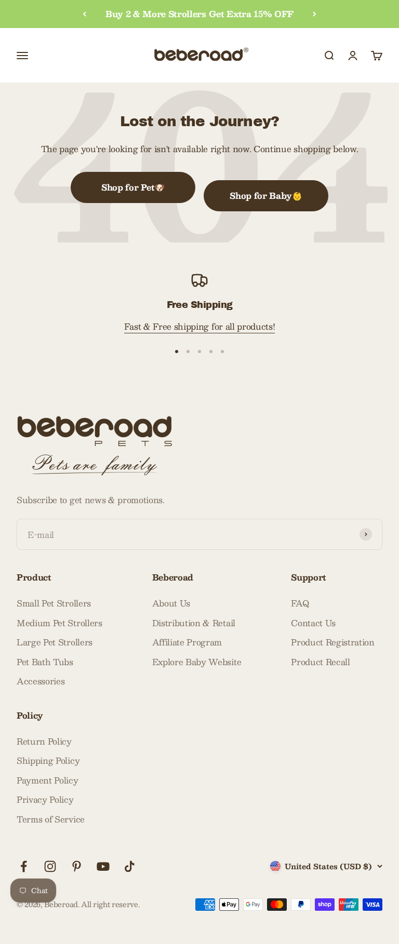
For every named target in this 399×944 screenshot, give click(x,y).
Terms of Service (51, 819)
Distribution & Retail (193, 623)
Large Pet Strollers (54, 642)
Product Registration (333, 642)
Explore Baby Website (197, 662)
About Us (171, 603)
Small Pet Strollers (54, 603)
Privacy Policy (45, 799)
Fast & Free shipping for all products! (199, 326)
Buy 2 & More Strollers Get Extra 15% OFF (199, 14)
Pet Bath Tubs (45, 662)
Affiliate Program (187, 642)
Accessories (40, 681)
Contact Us (313, 623)
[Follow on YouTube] (103, 866)
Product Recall (320, 662)
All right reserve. (110, 904)
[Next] (314, 14)
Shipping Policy (48, 760)
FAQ (300, 603)
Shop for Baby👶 (266, 195)
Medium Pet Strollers (59, 623)
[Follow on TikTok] (130, 866)
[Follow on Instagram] (50, 866)
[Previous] (84, 14)
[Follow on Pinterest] (77, 866)
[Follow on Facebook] (24, 866)
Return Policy (44, 741)
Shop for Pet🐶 (133, 187)
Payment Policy (47, 780)
